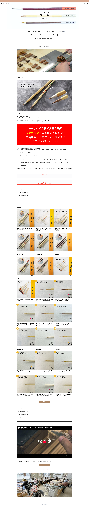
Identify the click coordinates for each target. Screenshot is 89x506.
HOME (25, 31)
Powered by (43, 504)
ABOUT (29, 31)
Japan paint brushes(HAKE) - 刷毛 (22, 192)
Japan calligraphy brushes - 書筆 (22, 195)
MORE (44, 401)
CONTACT (40, 31)
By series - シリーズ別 (20, 203)
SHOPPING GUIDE (47, 31)
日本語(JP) (53, 31)
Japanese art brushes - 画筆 (21, 189)
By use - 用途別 (19, 198)
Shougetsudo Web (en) (44, 465)
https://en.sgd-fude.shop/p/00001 (44, 46)
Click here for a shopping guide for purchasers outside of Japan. (28, 155)
